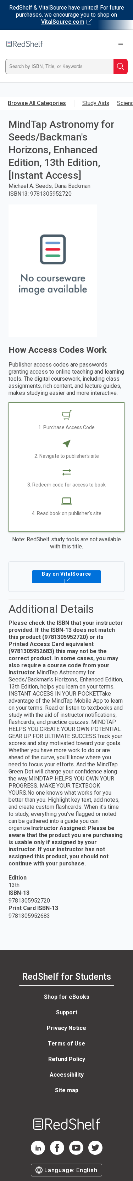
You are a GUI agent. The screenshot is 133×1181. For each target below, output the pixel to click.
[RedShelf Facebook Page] (57, 1153)
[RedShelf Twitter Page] (95, 1153)
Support (66, 1012)
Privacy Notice (66, 1028)
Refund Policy (66, 1059)
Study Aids (95, 103)
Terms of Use (66, 1043)
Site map (66, 1090)
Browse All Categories (37, 103)
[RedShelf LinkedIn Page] (38, 1153)
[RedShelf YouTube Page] (76, 1153)
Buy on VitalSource (66, 574)
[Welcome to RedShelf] (24, 44)
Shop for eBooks (66, 996)
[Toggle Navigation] (120, 43)
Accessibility (67, 1074)
